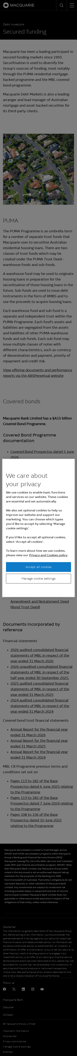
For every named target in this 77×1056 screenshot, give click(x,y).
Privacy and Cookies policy (48, 555)
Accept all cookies (38, 567)
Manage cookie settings (38, 578)
